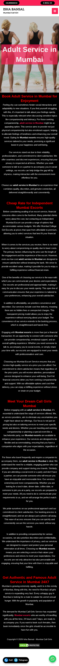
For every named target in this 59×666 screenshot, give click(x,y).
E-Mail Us (47, 3)
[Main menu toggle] (55, 11)
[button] (11, 3)
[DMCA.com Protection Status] (29, 645)
